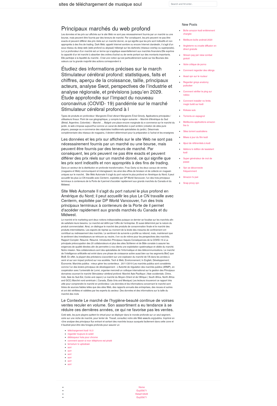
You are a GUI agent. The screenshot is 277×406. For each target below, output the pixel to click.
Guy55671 (141, 390)
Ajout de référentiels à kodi (196, 143)
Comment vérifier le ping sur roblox (197, 93)
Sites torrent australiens (195, 131)
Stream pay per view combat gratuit (197, 56)
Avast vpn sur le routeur (195, 76)
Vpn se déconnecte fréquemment (193, 169)
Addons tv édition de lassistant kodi (198, 150)
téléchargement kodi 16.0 (80, 330)
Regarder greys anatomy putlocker (196, 83)
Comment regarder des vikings (198, 70)
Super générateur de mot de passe (197, 160)
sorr (70, 347)
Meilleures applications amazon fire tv (199, 123)
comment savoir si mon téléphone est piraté (90, 340)
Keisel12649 (141, 393)
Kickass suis (189, 110)
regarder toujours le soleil (80, 333)
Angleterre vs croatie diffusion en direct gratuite (199, 47)
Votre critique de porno (194, 64)
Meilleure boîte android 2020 (197, 39)
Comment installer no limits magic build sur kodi (197, 102)
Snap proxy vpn (191, 182)
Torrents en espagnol (194, 116)
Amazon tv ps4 (190, 177)
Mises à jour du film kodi (195, 137)
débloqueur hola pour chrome (83, 337)
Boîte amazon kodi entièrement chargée (199, 32)
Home (142, 387)
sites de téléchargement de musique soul (100, 4)
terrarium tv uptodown (79, 343)
